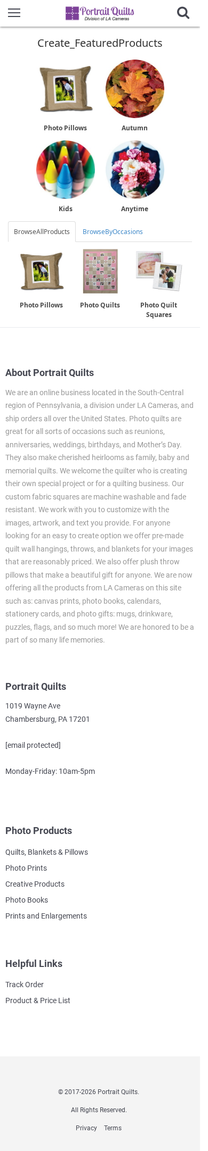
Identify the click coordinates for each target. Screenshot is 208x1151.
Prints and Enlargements (46, 916)
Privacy (86, 1128)
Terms (113, 1128)
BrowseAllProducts (42, 231)
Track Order (24, 984)
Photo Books (26, 900)
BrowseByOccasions (113, 231)
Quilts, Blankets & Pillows (46, 852)
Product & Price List (37, 1000)
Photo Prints (26, 868)
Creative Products (35, 884)
